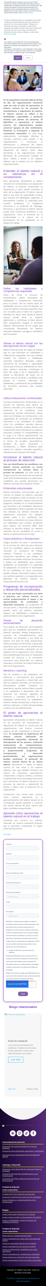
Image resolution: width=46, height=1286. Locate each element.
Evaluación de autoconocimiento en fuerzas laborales (19, 1147)
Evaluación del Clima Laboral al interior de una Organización (20, 1180)
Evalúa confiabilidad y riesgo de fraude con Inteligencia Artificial (19, 1221)
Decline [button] (27, 58)
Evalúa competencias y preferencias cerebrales (21, 1254)
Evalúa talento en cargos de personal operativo (21, 1257)
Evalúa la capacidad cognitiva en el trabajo (19, 1243)
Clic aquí (7, 834)
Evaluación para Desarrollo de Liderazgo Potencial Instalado (22, 1170)
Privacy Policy (28, 12)
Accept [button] (18, 58)
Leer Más (16, 1059)
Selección (12, 1089)
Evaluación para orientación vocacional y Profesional (23, 1151)
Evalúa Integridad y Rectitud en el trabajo (18, 1214)
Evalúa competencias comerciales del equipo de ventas (21, 1240)
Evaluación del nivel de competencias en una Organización (20, 1175)
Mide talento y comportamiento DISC (16, 1236)
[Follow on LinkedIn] (13, 1133)
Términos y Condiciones (16, 1278)
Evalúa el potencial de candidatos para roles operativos (19, 1250)
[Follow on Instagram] (20, 1133)
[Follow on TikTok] (26, 1133)
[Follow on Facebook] (33, 1133)
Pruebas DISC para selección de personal (18, 1194)
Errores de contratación (18, 1041)
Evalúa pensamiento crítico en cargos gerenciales (21, 1260)
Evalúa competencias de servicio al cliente (19, 1246)
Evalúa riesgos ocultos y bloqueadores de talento (21, 1217)
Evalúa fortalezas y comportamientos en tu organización (19, 1201)
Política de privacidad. (10, 34)
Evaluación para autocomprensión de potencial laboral (21, 1156)
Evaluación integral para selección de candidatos (21, 1197)
